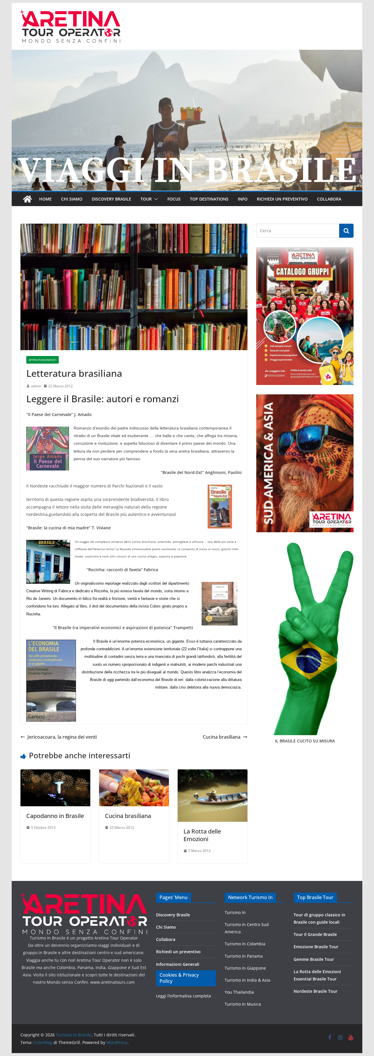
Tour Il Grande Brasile (315, 934)
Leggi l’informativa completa (183, 996)
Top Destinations (209, 199)
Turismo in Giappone (245, 968)
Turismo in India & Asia (247, 980)
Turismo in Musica (243, 1004)
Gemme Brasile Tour (314, 959)
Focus (174, 199)
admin (36, 386)
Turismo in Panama (244, 956)
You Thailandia (239, 992)
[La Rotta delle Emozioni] (212, 773)
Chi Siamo (71, 199)
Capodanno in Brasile (55, 816)
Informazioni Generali (177, 964)
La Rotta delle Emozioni (202, 835)
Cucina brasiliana (221, 737)
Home (45, 199)
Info (242, 199)
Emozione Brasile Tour (316, 946)
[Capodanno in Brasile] (55, 773)
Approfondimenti (42, 360)
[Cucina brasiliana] (134, 773)
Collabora (329, 199)
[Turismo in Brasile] (27, 199)
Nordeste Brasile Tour (315, 991)
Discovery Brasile (111, 199)
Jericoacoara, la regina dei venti (62, 737)
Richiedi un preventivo (282, 199)
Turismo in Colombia (245, 944)
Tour (146, 199)
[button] (155, 199)
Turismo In (235, 912)
